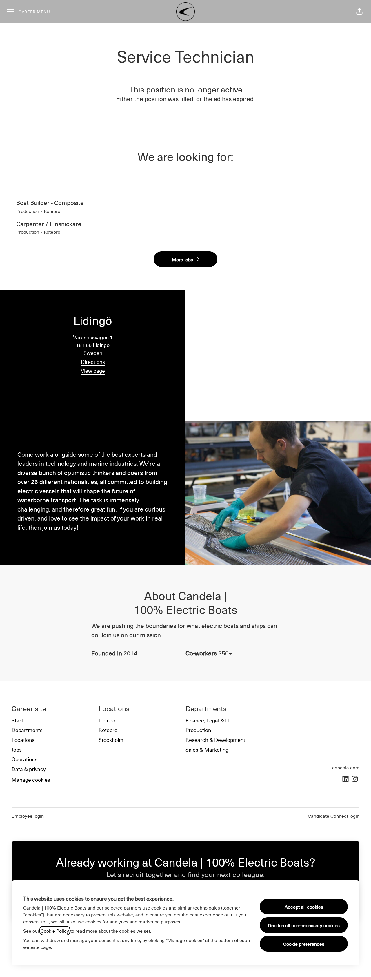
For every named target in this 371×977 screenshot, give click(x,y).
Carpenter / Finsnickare (48, 223)
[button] (359, 11)
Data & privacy (29, 769)
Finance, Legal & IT (208, 720)
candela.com (345, 767)
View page (93, 371)
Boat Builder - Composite (50, 202)
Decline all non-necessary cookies (304, 925)
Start (17, 720)
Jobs (17, 749)
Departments (27, 730)
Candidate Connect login (333, 815)
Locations (23, 740)
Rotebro (108, 730)
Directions (93, 362)
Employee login (28, 815)
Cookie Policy (55, 930)
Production (198, 730)
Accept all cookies (304, 906)
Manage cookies (31, 780)
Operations (24, 759)
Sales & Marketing (207, 749)
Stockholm (111, 740)
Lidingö (107, 720)
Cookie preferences (303, 943)
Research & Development (215, 740)
